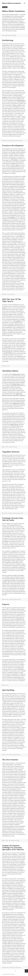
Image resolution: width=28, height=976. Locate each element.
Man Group (13, 158)
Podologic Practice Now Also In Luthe (12, 519)
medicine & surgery (17, 599)
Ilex (17, 191)
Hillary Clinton (16, 374)
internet (13, 294)
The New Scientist (10, 759)
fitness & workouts (14, 754)
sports (19, 754)
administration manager (14, 840)
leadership (10, 35)
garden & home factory (16, 140)
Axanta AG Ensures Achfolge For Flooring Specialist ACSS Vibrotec (13, 847)
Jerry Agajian (11, 217)
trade (20, 967)
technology (14, 35)
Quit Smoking (8, 690)
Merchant (4, 308)
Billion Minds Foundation (11, 3)
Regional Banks (21, 100)
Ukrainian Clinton (10, 371)
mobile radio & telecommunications (16, 513)
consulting (5, 35)
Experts (5, 604)
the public (15, 446)
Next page (26, 971)
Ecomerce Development (13, 145)
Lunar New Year (8, 351)
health (12, 599)
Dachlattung (7, 40)
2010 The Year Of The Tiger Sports (11, 300)
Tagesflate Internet (10, 452)
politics (11, 446)
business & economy (14, 967)
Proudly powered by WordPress (8, 974)
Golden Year (7, 346)
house (22, 140)
